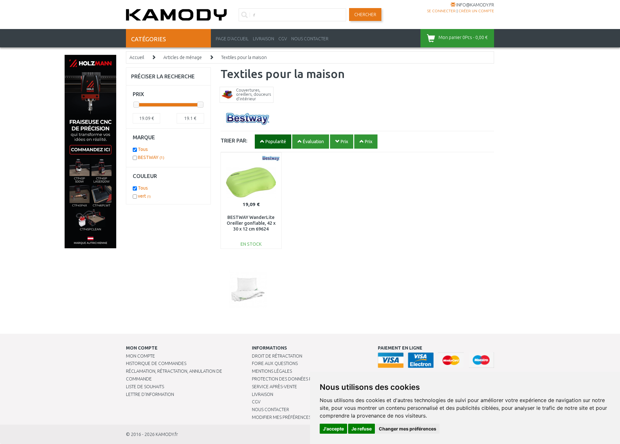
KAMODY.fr (167, 434)
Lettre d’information (150, 394)
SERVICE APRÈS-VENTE (274, 386)
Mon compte (140, 356)
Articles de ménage (182, 57)
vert (144, 196)
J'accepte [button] (333, 428)
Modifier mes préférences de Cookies (294, 417)
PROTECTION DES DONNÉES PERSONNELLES (296, 378)
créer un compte (476, 11)
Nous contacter (270, 409)
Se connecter (441, 11)
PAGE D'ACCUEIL (232, 38)
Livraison (262, 394)
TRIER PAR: (234, 140)
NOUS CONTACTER (309, 38)
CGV (282, 38)
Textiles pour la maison (244, 57)
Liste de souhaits (145, 386)
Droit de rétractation (277, 356)
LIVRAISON (263, 38)
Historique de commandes (156, 363)
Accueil (136, 57)
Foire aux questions (275, 363)
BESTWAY (151, 157)
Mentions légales (272, 371)
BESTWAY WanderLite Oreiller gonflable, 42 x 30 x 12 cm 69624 (251, 223)
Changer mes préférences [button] (407, 428)
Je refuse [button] (361, 428)
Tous (143, 149)
